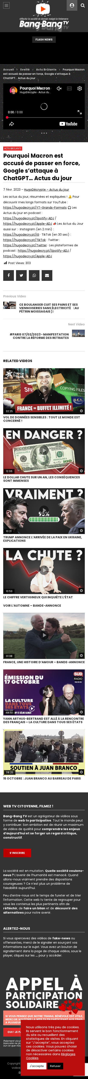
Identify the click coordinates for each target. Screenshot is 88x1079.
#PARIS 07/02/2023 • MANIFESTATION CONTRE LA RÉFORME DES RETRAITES (39, 336)
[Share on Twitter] (21, 275)
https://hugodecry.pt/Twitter (25, 245)
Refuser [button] (55, 1066)
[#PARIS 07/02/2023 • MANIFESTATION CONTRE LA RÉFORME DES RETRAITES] (78, 336)
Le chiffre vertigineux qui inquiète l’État (38, 597)
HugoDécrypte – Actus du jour (46, 189)
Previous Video (14, 296)
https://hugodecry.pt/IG (21, 234)
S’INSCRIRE (17, 853)
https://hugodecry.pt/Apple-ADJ (27, 223)
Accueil (8, 69)
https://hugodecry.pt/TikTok (24, 240)
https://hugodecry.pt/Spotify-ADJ (28, 218)
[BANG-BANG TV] (44, 16)
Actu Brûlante (46, 69)
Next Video (76, 324)
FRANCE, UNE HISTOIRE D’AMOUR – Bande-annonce (44, 662)
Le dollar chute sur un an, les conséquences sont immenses (41, 479)
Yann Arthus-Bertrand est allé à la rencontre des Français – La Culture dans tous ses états (43, 720)
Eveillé (25, 69)
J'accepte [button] (37, 1066)
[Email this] (47, 275)
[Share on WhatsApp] (34, 275)
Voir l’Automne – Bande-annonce (32, 605)
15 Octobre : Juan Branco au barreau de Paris (42, 778)
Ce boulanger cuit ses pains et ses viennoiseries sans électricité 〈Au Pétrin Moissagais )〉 (49, 308)
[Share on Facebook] (8, 275)
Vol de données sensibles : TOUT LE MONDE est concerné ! (41, 419)
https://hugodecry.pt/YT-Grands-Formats (35, 207)
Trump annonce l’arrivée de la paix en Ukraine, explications (42, 539)
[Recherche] (82, 5)
